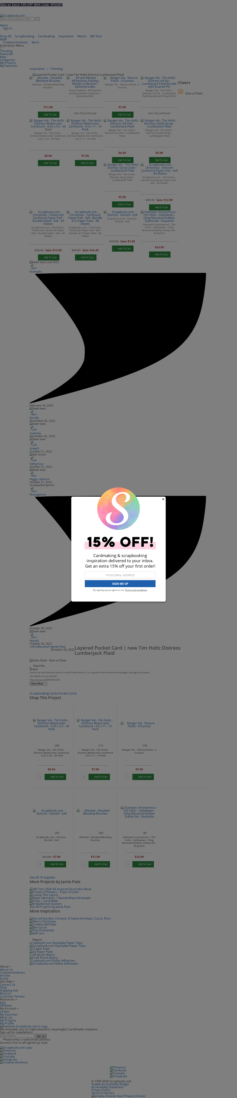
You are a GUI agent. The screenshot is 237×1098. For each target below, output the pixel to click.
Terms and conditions (136, 590)
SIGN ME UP (120, 583)
